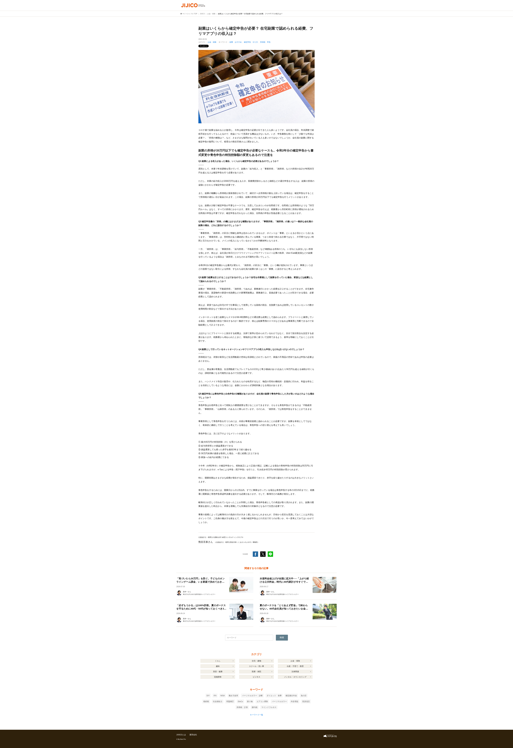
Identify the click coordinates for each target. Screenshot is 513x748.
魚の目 (303, 695)
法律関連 (295, 671)
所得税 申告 (265, 42)
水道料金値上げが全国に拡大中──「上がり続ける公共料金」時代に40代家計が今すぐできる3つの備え (284, 582)
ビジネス (256, 677)
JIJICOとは (181, 735)
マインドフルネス (268, 707)
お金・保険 (212, 42)
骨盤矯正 (230, 701)
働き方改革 (233, 695)
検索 (282, 637)
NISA (222, 695)
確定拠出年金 (291, 695)
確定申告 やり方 (251, 42)
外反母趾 (294, 701)
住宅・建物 (256, 661)
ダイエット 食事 (274, 695)
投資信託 (306, 701)
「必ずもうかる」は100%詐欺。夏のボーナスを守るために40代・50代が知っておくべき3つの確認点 (201, 608)
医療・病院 (256, 671)
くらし (218, 661)
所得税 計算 (242, 707)
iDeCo (240, 701)
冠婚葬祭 (217, 677)
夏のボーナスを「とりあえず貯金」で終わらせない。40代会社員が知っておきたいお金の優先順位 (284, 608)
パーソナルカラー (279, 701)
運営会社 (193, 735)
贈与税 (254, 707)
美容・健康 (217, 671)
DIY (208, 695)
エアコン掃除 (262, 701)
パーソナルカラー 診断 (252, 695)
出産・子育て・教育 (295, 666)
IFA (215, 695)
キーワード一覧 (256, 715)
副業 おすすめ (236, 42)
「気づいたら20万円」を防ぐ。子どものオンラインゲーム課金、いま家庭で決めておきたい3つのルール (200, 582)
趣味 (218, 666)
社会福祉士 (217, 701)
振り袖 (250, 701)
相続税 (206, 701)
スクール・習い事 (256, 666)
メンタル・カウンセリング (295, 677)
